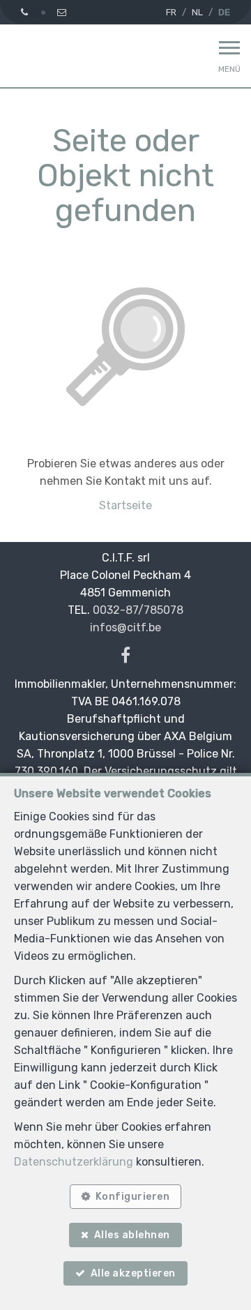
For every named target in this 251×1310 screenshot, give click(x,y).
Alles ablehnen (132, 1235)
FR (171, 12)
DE (224, 12)
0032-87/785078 (138, 610)
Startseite (125, 505)
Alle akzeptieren (133, 1273)
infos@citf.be (125, 627)
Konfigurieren (133, 1197)
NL (197, 12)
